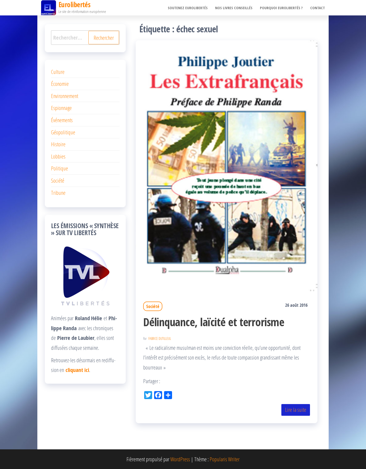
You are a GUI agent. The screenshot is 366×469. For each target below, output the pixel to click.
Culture (57, 71)
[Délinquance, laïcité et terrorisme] (226, 164)
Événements (62, 120)
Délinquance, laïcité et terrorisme (213, 321)
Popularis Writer (225, 459)
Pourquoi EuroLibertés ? (281, 7)
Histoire (58, 144)
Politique (59, 168)
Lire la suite (295, 409)
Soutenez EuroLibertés (188, 7)
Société (152, 306)
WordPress (180, 459)
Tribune (58, 192)
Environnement (64, 96)
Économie (60, 83)
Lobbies (58, 156)
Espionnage (61, 107)
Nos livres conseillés (233, 7)
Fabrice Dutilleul (159, 338)
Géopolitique (63, 132)
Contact (317, 7)
